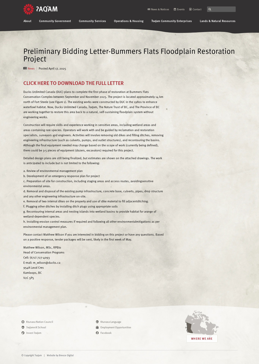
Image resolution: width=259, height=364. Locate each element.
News (31, 68)
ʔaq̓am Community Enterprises (171, 21)
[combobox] (221, 9)
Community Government (55, 21)
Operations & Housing (129, 21)
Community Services (92, 21)
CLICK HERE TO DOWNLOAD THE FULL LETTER (73, 82)
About (27, 21)
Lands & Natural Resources (217, 21)
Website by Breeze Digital (60, 355)
